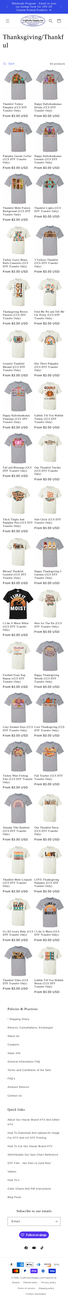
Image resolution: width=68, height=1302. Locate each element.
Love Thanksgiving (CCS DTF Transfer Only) (49, 729)
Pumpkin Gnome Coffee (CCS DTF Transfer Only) (17, 159)
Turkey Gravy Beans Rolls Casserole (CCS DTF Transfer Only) (15, 263)
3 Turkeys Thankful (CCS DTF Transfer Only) (46, 263)
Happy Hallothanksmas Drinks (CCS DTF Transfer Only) (48, 107)
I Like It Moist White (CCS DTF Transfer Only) (16, 626)
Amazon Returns (18, 1086)
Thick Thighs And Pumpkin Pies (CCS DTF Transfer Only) (18, 522)
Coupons (13, 1044)
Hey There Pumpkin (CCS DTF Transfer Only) (46, 367)
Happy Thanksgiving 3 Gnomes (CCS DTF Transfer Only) (47, 574)
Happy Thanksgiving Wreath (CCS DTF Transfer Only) (46, 678)
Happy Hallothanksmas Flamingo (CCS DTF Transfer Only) (16, 419)
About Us (13, 1036)
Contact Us (15, 1095)
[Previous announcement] (7, 7)
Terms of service (26, 1288)
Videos (12, 1171)
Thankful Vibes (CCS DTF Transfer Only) (15, 982)
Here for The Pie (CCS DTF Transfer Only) (48, 625)
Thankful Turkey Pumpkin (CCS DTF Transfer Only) (15, 107)
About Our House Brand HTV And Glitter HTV (34, 1122)
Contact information (36, 1294)
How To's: (14, 1180)
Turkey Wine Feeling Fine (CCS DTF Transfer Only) (18, 779)
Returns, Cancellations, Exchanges (30, 1027)
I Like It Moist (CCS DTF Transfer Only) (47, 933)
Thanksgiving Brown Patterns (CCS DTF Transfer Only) (15, 315)
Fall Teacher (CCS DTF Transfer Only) (48, 777)
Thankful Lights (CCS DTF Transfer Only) (47, 210)
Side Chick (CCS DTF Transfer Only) (47, 521)
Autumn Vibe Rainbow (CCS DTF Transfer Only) (16, 831)
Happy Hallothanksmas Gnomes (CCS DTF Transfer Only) (48, 159)
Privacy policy (48, 1282)
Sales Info (14, 1053)
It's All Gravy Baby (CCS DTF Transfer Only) (18, 933)
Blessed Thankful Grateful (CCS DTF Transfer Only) (14, 574)
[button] (7, 21)
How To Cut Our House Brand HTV (30, 1146)
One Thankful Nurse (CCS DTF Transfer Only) (46, 831)
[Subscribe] (56, 1221)
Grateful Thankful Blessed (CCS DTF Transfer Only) (14, 367)
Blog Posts (14, 1197)
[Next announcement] (61, 7)
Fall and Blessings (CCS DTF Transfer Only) (17, 469)
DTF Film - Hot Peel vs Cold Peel (29, 1163)
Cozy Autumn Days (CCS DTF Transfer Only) (18, 729)
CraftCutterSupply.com (32, 1278)
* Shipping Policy (18, 1019)
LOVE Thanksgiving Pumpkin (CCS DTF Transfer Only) (46, 883)
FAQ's (11, 1078)
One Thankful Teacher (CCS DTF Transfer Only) (47, 471)
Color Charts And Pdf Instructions (29, 1188)
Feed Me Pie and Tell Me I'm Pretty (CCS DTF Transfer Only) (49, 315)
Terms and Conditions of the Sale (29, 1070)
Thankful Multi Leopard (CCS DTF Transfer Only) (17, 883)
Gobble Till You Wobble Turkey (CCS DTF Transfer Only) (48, 419)
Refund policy (30, 1282)
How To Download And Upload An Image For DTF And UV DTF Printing (34, 1135)
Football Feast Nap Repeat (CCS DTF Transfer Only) (14, 678)
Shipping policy (46, 1288)
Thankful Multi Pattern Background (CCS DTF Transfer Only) (17, 211)
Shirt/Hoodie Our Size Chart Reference (33, 1154)
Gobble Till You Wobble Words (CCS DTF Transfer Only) (48, 983)
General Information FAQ (24, 1061)
